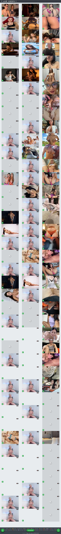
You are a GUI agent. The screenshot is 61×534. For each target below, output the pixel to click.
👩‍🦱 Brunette (36, 528)
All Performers (35, 533)
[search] (58, 530)
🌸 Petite (48, 528)
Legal (38, 533)
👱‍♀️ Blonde (32, 528)
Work (29, 533)
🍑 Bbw (45, 528)
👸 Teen (28, 528)
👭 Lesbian (55, 528)
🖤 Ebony (6, 528)
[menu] (2, 530)
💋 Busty (51, 528)
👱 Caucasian (14, 528)
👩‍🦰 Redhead (41, 528)
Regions (28, 533)
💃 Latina (10, 528)
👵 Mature (25, 528)
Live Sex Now (30, 530)
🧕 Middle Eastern (20, 528)
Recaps (32, 533)
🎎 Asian (3, 528)
